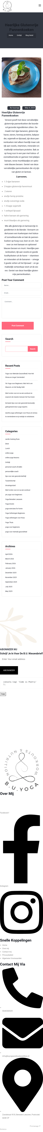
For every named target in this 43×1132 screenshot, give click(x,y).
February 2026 (10, 563)
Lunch (7, 448)
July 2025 (8, 587)
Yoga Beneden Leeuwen (13, 499)
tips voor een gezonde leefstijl (15, 476)
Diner (7, 444)
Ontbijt (19, 35)
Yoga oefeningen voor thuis (15, 518)
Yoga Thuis (9, 522)
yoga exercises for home (13, 509)
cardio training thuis (12, 439)
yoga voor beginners (12, 527)
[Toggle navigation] (39, 5)
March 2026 (9, 559)
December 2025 (10, 573)
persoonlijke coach (11, 471)
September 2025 (11, 582)
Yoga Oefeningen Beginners (15, 513)
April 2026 (8, 554)
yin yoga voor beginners (13, 495)
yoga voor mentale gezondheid (16, 532)
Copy (3, 694)
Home (11, 35)
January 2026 (10, 568)
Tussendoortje (10, 481)
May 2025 (8, 591)
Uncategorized (10, 485)
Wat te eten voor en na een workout (17, 490)
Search (9, 339)
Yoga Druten (9, 504)
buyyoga (15, 108)
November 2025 (11, 577)
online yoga (9, 453)
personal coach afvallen (13, 467)
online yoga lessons (12, 458)
